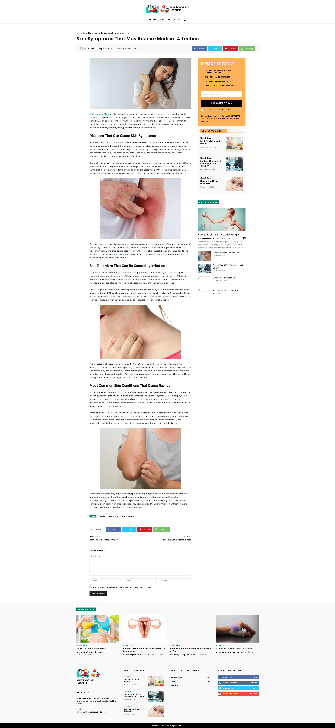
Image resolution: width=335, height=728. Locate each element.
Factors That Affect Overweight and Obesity (210, 163)
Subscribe (253, 693)
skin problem (114, 516)
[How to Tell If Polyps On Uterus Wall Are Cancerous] (144, 629)
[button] (185, 19)
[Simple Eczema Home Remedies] (204, 256)
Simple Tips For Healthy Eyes (225, 278)
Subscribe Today (221, 103)
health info (101, 516)
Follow (254, 682)
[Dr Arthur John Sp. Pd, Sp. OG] (82, 49)
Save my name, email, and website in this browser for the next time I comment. (122, 587)
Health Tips (81, 33)
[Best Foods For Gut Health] (234, 144)
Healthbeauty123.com (100, 114)
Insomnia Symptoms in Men (177, 539)
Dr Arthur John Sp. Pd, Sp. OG (99, 49)
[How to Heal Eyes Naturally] (234, 184)
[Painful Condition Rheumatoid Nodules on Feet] (190, 629)
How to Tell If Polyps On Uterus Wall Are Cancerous (144, 650)
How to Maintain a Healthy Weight (218, 234)
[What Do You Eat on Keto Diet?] (204, 293)
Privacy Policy (227, 110)
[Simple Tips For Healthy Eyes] (204, 281)
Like (255, 677)
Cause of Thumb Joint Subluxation (234, 648)
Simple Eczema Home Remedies (226, 253)
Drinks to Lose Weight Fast (90, 648)
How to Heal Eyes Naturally (209, 182)
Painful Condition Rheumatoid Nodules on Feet (190, 650)
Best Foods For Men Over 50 (104, 539)
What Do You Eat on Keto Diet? (225, 290)
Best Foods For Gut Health (210, 142)
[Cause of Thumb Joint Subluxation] (237, 629)
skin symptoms (123, 254)
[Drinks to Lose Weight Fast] (97, 629)
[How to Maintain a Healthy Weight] (221, 219)
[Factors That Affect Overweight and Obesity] (234, 164)
